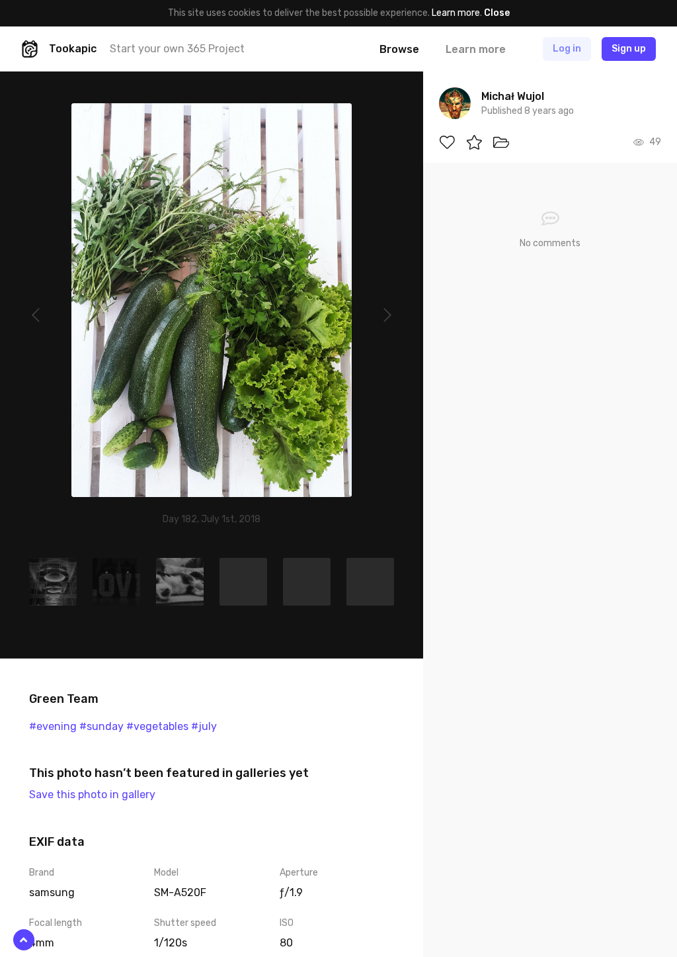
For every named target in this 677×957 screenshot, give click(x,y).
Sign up (629, 48)
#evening (53, 726)
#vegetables (157, 726)
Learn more (456, 13)
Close (497, 13)
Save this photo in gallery (92, 794)
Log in (567, 48)
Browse (399, 49)
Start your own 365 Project (177, 48)
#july (204, 726)
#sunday (101, 726)
